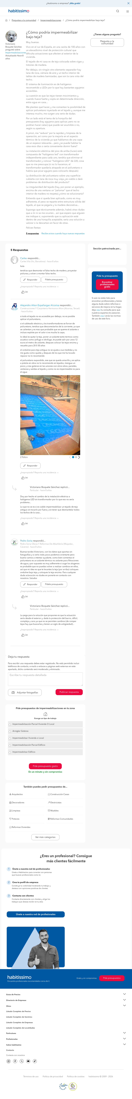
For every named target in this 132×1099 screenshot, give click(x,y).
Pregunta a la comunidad (107, 42)
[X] (21, 1061)
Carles (23, 258)
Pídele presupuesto (54, 280)
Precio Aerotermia (13, 1000)
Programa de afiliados (15, 1053)
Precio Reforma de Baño (16, 998)
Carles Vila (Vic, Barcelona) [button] (33, 262)
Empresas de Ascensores (16, 1003)
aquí (98, 310)
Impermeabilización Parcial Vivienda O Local (33, 724)
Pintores (9, 1019)
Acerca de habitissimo (15, 1048)
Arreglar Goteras (20, 731)
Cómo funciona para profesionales (20, 1042)
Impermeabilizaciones (50, 20)
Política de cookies (75, 1077)
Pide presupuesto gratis (45, 766)
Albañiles (10, 1024)
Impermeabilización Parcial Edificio (29, 745)
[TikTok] (34, 1061)
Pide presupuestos (112, 978)
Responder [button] (32, 280)
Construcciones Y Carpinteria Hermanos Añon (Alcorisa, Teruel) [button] (50, 309)
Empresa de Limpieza (15, 1006)
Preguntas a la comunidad (24, 20)
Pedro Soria (26, 541)
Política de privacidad (53, 1077)
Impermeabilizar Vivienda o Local (28, 738)
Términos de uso (31, 1077)
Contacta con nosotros (15, 1055)
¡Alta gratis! (74, 3)
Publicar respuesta (69, 692)
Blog (8, 1009)
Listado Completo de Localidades (20, 1028)
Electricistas (11, 1021)
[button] (11, 36)
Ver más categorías (45, 837)
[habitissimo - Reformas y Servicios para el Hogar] (17, 11)
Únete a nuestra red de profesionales (35, 914)
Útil (26, 292)
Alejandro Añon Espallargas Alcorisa (39, 305)
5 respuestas (32, 234)
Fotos (8, 1014)
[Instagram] (8, 1061)
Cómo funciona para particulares (19, 1037)
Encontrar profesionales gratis (107, 284)
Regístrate (10, 1039)
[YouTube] (28, 1061)
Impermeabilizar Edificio (24, 752)
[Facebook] (15, 1061)
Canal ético (10, 1051)
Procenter (10, 1017)
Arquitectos (11, 1027)
